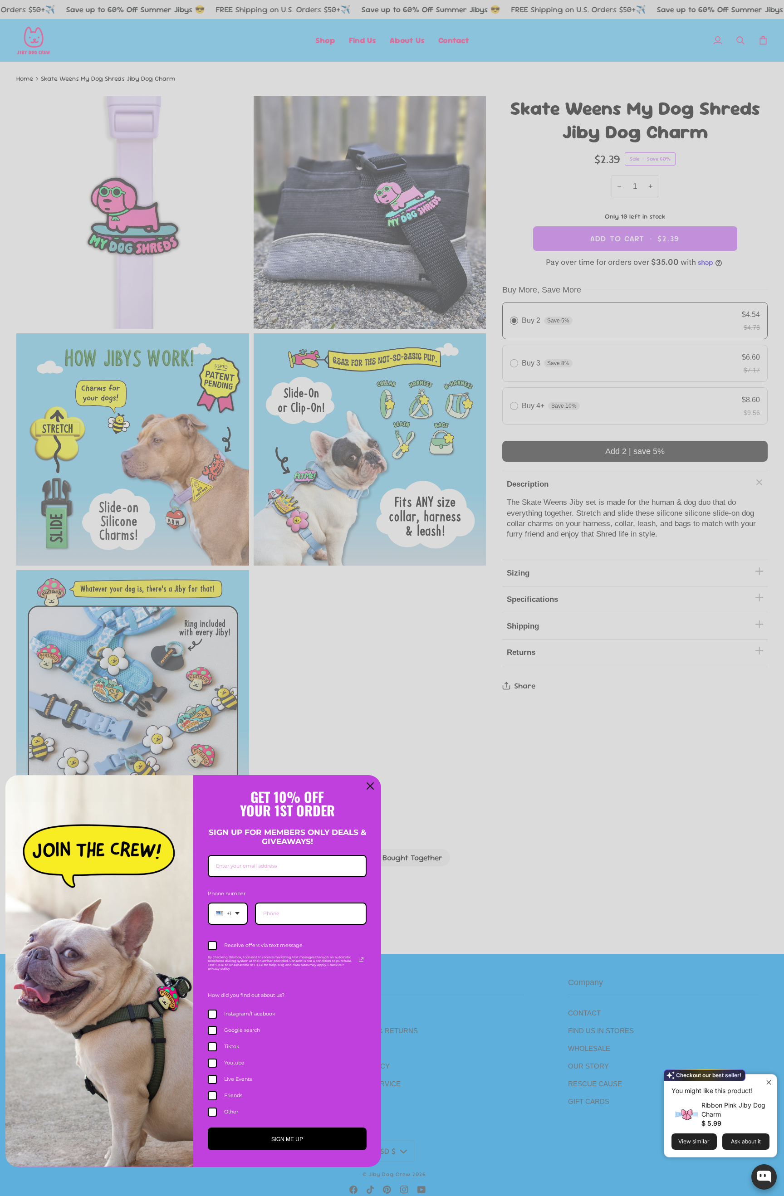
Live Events (238, 1079)
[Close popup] (769, 1082)
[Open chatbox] (764, 1177)
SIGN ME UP (287, 1138)
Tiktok (232, 1046)
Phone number (226, 893)
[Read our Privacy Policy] (361, 959)
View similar (694, 1141)
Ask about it (746, 1141)
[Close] (370, 786)
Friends (233, 1095)
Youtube (234, 1062)
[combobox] (228, 914)
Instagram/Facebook (249, 1013)
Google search (242, 1030)
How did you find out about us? (246, 995)
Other (231, 1111)
